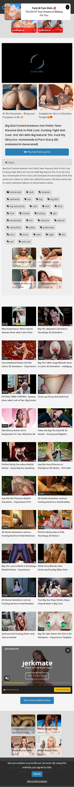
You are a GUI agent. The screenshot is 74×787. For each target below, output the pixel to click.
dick (47, 206)
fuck (11, 213)
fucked (25, 213)
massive (44, 220)
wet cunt (25, 242)
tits (63, 235)
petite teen (48, 227)
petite (31, 227)
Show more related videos (37, 700)
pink (31, 192)
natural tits (15, 227)
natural (60, 220)
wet (11, 242)
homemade (15, 220)
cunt (34, 206)
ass (29, 199)
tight (51, 235)
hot (31, 220)
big (40, 199)
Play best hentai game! (38, 152)
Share (11, 163)
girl (54, 213)
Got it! (37, 774)
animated (14, 199)
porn (12, 235)
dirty (59, 206)
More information (37, 781)
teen (38, 235)
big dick (54, 199)
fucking (41, 213)
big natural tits (17, 206)
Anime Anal (15, 192)
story (25, 235)
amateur (45, 192)
